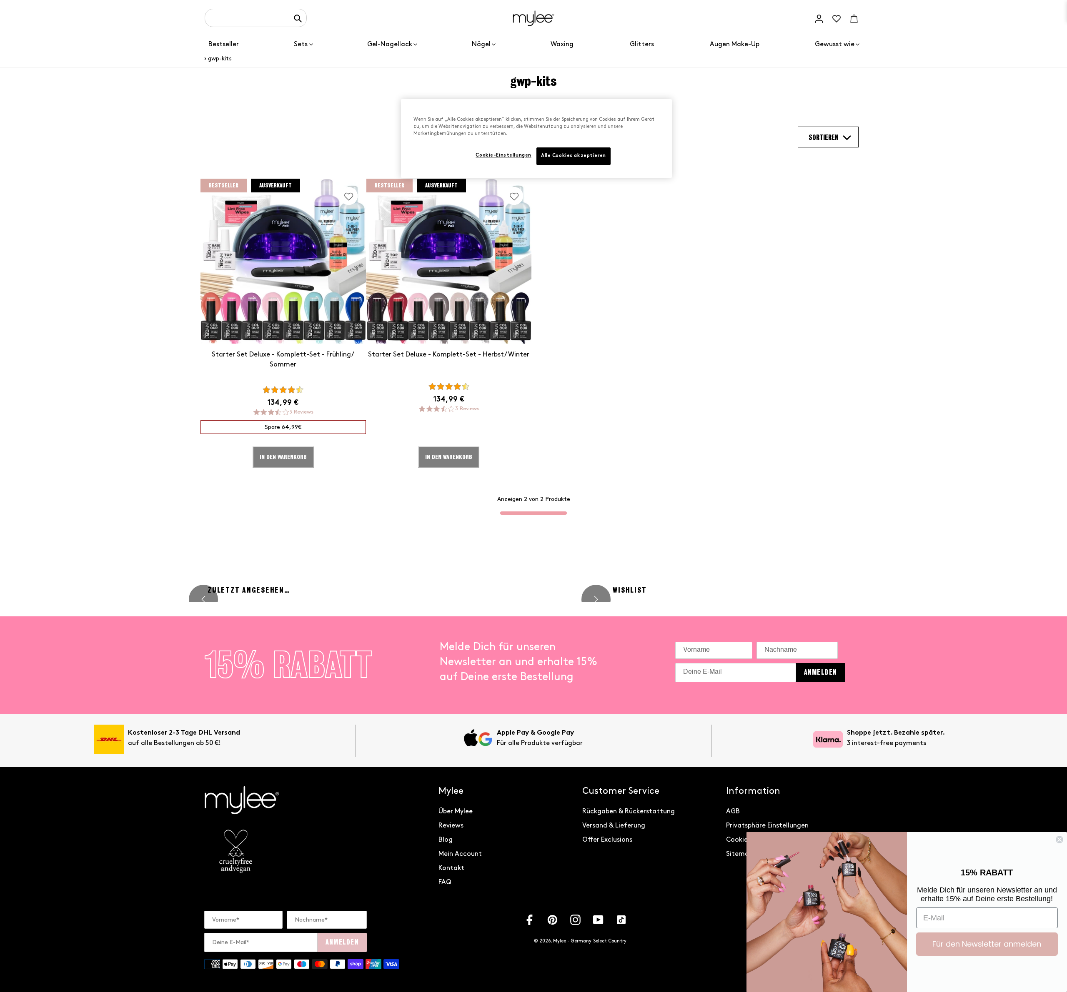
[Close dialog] (1059, 839)
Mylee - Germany (572, 941)
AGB (733, 811)
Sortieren (824, 138)
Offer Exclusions (607, 840)
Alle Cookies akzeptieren (573, 156)
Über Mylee (455, 811)
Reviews (450, 826)
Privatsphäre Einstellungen (767, 826)
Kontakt (451, 868)
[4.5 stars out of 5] (283, 390)
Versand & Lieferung (613, 826)
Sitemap (739, 854)
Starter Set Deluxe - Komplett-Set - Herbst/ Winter (448, 354)
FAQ (444, 882)
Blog (445, 840)
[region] (536, 138)
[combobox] (256, 18)
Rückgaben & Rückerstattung (628, 811)
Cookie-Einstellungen (503, 155)
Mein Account (460, 854)
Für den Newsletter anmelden (986, 944)
